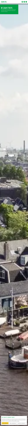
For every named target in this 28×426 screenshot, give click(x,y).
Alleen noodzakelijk (13, 423)
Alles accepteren (5, 423)
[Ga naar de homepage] (4, 2)
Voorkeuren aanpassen (21, 423)
